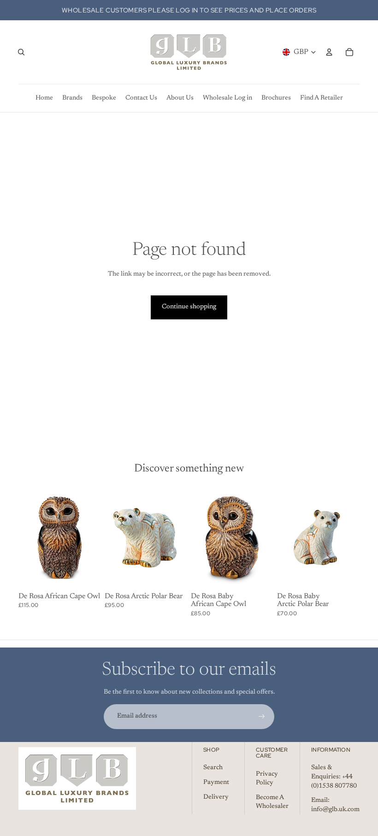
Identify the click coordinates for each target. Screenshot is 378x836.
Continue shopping (189, 307)
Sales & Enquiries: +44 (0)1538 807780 (334, 777)
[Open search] (21, 52)
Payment (216, 782)
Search (213, 768)
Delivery (216, 797)
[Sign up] (262, 716)
